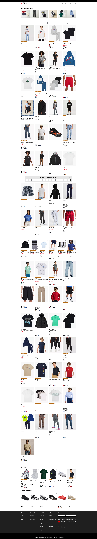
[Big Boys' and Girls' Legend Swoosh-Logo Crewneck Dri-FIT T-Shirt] (69, 370)
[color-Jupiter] (35, 437)
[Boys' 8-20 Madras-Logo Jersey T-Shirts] (27, 370)
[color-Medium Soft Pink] (53, 486)
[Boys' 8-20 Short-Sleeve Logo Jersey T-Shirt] (27, 218)
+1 (55, 284)
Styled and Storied (51, 526)
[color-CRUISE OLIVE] (25, 460)
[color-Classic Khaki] (21, 460)
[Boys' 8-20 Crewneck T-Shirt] (27, 447)
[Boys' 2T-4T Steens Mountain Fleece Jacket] (25, 245)
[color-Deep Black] (69, 256)
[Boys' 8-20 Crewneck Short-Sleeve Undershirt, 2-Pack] (69, 33)
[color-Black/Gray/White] (35, 410)
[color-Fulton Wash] (64, 437)
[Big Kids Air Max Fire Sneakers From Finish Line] (55, 132)
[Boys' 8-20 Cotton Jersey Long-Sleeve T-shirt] (55, 294)
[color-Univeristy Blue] (65, 309)
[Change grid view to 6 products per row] (67, 23)
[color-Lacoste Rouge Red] (26, 411)
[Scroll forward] (70, 180)
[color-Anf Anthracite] (36, 206)
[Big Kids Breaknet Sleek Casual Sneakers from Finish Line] (71, 497)
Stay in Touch (41, 523)
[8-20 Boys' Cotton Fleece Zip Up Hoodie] (41, 59)
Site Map (50, 523)
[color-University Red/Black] (36, 97)
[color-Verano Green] (26, 460)
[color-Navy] (63, 207)
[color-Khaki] (35, 310)
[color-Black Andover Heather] (49, 96)
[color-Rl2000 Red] (49, 307)
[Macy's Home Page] (24, 3)
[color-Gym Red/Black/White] (63, 231)
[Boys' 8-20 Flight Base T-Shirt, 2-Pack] (69, 320)
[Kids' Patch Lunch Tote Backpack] (53, 474)
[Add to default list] (28, 240)
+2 (41, 145)
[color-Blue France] (24, 411)
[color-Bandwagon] (38, 437)
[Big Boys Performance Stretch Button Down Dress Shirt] (69, 395)
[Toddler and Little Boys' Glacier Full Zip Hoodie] (41, 158)
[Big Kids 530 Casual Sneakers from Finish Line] (62, 474)
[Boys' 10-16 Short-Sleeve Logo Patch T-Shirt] (27, 83)
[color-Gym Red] (64, 309)
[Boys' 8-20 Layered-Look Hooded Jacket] (41, 320)
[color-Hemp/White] (67, 335)
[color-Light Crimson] (58, 507)
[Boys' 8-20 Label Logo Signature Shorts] (53, 245)
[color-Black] (36, 47)
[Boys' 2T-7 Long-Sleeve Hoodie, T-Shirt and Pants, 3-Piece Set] (27, 422)
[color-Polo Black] (38, 145)
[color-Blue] (63, 73)
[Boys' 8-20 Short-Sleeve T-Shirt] (27, 59)
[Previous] (63, 33)
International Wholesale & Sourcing (52, 519)
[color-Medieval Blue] (68, 256)
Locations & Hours (42, 515)
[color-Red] (53, 284)
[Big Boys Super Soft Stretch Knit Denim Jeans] (69, 422)
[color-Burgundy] (53, 385)
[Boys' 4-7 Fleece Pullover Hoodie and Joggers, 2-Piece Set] (55, 33)
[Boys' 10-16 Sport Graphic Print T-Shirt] (41, 345)
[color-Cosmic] (36, 437)
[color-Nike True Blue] (38, 335)
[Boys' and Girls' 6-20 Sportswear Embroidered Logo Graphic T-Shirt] (27, 158)
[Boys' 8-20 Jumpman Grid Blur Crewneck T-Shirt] (27, 269)
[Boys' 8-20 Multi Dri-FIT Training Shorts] (69, 218)
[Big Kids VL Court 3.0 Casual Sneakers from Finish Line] (53, 497)
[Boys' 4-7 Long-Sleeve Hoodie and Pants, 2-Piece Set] (41, 83)
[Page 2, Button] (54, 463)
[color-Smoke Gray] (49, 121)
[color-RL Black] (53, 307)
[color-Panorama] (25, 411)
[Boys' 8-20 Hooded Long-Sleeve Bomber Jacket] (55, 158)
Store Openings (41, 526)
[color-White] (35, 47)
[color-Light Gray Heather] (49, 232)
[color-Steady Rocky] (35, 234)
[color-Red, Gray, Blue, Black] (32, 256)
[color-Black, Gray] (31, 256)
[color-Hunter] (40, 486)
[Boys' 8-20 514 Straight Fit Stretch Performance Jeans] (41, 218)
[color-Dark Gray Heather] (50, 359)
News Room (50, 522)
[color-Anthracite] (50, 232)
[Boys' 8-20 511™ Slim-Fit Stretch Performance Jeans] (27, 132)
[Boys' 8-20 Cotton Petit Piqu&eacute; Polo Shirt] (27, 395)
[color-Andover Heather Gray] (36, 145)
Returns (22, 519)
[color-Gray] (64, 207)
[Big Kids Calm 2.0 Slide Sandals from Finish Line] (62, 497)
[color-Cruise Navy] (39, 145)
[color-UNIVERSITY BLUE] (24, 73)
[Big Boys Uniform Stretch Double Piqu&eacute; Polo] (55, 370)
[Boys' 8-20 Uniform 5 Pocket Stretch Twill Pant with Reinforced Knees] (41, 294)
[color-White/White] (64, 48)
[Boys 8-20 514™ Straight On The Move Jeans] (69, 132)
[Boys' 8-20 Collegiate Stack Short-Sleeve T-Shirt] (41, 370)
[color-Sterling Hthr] (71, 256)
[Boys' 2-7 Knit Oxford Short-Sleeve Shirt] (44, 245)
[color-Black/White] (65, 48)
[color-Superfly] (26, 148)
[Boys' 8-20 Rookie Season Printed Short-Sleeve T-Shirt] (41, 269)
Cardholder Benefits (32, 515)
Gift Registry (41, 530)
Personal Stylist (41, 522)
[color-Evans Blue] (21, 148)
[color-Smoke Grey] (67, 97)
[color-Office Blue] (40, 256)
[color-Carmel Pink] (40, 145)
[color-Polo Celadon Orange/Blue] (54, 96)
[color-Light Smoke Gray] (21, 206)
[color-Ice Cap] (25, 148)
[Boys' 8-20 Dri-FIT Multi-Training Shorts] (27, 294)
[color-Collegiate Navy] (25, 256)
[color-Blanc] (63, 174)
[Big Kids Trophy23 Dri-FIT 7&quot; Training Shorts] (69, 83)
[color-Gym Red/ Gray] (68, 335)
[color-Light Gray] (53, 258)
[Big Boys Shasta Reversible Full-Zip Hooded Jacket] (41, 107)
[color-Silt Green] (40, 206)
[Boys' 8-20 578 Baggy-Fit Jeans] (41, 422)
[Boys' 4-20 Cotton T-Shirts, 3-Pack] (41, 395)
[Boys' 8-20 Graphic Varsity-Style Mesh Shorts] (69, 294)
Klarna (22, 515)
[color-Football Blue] (26, 172)
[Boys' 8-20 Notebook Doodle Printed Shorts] (27, 191)
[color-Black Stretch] (24, 148)
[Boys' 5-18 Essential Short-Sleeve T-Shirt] (41, 191)
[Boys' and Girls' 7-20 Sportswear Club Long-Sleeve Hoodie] (69, 107)
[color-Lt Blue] (54, 385)
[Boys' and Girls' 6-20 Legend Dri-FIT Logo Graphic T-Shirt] (55, 269)
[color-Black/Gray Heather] (36, 335)
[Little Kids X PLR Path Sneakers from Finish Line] (25, 497)
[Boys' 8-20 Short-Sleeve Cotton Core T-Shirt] (69, 158)
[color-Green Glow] (21, 283)
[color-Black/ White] (64, 335)
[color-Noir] (64, 174)
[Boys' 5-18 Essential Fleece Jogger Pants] (55, 218)
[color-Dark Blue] (61, 256)
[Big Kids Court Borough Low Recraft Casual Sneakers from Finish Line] (44, 497)
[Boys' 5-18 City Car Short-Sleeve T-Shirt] (27, 320)
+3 (55, 96)
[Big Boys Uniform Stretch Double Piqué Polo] (71, 474)
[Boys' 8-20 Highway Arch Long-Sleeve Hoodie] (69, 59)
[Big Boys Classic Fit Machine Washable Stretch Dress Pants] (69, 191)
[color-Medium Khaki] (38, 310)
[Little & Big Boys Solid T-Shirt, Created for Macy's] (71, 245)
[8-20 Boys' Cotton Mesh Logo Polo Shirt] (55, 320)
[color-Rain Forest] (24, 256)
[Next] (33, 33)
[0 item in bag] (75, 3)
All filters (70, 177)
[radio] (35, 47)
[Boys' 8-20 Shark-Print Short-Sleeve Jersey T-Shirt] (55, 395)
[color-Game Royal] (65, 97)
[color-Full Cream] (53, 96)
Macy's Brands (41, 519)
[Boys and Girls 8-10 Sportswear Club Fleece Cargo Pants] (55, 345)
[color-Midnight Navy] (26, 307)
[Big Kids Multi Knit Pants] (55, 422)
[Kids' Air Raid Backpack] (25, 474)
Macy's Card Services (32, 519)
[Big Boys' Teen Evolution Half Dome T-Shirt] (55, 59)
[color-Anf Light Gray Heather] (39, 206)
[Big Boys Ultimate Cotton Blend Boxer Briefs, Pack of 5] (34, 245)
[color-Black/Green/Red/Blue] (26, 487)
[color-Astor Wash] (63, 437)
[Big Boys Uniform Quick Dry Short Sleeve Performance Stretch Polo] (44, 474)
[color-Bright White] (35, 206)
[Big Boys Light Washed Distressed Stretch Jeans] (69, 269)
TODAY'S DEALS (29, 0)
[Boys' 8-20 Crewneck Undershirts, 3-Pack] (55, 83)
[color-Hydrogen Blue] (39, 47)
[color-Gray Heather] (64, 73)
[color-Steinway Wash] (65, 437)
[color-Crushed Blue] (26, 256)
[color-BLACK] (21, 73)
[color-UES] (36, 234)
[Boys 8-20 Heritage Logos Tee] (27, 33)
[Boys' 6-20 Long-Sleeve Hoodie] (55, 191)
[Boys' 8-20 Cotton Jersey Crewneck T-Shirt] (41, 132)
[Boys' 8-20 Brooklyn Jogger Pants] (69, 345)
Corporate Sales (50, 515)
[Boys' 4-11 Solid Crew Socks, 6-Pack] (62, 245)
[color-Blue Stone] (38, 234)
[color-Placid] (38, 206)
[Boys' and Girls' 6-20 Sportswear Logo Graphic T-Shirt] (41, 33)
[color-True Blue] (35, 97)
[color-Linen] (61, 507)
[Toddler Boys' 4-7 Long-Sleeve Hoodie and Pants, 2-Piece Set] (27, 345)
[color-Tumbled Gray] (54, 284)
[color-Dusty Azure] (24, 460)
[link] (27, 45)
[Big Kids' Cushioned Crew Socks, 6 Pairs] (34, 474)
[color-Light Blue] (45, 486)
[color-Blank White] (21, 411)
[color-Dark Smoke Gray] (50, 173)
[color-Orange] (65, 174)
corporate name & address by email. (60, 537)
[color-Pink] (25, 487)
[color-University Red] (38, 47)
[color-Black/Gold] (35, 335)
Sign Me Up (67, 515)
